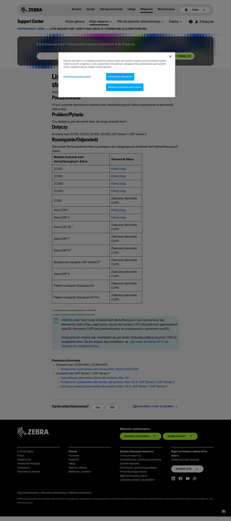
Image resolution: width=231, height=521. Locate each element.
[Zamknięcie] (170, 56)
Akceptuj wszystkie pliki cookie (124, 87)
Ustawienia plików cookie (77, 77)
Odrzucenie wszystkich (120, 77)
